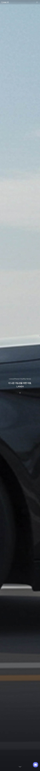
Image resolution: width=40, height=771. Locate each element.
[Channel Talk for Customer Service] (35, 764)
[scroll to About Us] (20, 766)
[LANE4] (5, 2)
